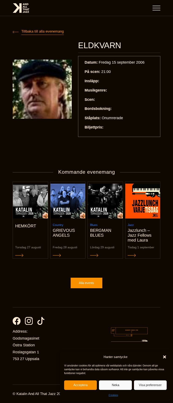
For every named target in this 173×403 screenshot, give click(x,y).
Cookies (113, 395)
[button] (164, 357)
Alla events (86, 283)
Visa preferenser (150, 385)
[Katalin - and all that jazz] (21, 8)
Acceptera (80, 385)
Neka (115, 385)
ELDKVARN (99, 45)
